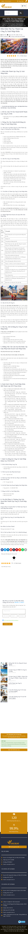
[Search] (21, 13)
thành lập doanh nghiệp (20, 36)
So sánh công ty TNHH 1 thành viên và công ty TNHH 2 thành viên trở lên (18, 678)
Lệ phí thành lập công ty (15, 683)
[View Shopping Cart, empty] (26, 1)
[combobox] (11, 13)
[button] (2, 549)
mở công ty (12, 36)
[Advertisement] (14, 582)
